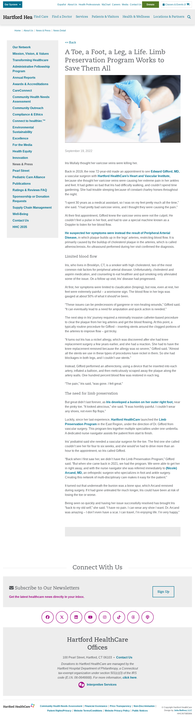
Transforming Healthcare (30, 60)
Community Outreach (28, 108)
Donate (150, 4)
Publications (22, 183)
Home (17, 30)
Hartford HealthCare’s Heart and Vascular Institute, (134, 176)
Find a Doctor (62, 16)
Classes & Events (174, 4)
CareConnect (22, 90)
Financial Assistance (96, 706)
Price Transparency (120, 706)
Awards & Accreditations (30, 84)
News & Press (43, 30)
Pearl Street (21, 170)
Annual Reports (24, 77)
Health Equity (22, 151)
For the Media (22, 144)
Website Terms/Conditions (88, 710)
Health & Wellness (136, 16)
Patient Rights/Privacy (59, 710)
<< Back (70, 42)
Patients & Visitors (105, 16)
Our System (12, 4)
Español (62, 4)
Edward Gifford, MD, (165, 171)
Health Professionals (89, 4)
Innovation (20, 157)
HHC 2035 (20, 227)
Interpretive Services (102, 684)
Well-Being (20, 214)
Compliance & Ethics (28, 114)
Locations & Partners (168, 16)
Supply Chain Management (32, 207)
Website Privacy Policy (117, 710)
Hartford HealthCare (125, 419)
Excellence (20, 138)
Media (125, 4)
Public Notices (140, 710)
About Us (72, 4)
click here (130, 677)
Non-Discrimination (144, 706)
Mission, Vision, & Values (31, 53)
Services (82, 16)
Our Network (22, 47)
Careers (116, 4)
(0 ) (187, 4)
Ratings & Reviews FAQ (30, 190)
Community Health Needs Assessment (61, 706)
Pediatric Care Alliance (29, 177)
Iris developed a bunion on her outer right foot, (139, 402)
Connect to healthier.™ (29, 121)
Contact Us (135, 4)
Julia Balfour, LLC (183, 710)
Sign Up (163, 591)
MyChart (106, 4)
